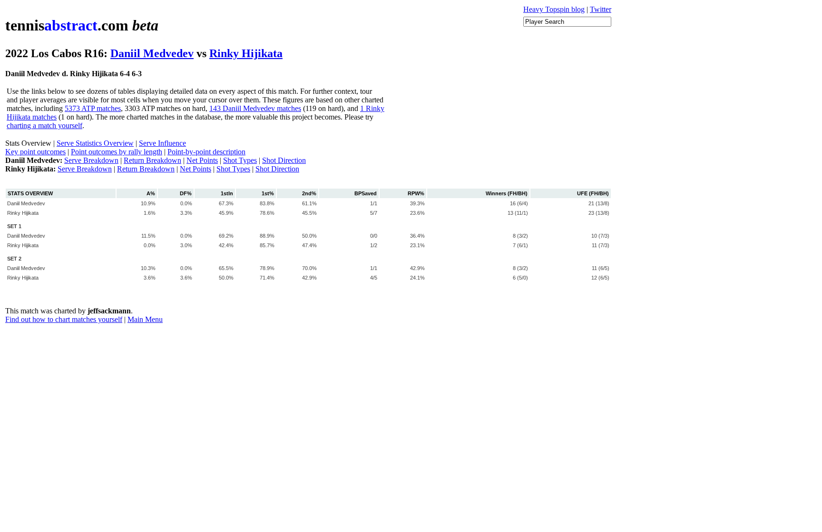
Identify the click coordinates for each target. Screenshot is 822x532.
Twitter (600, 9)
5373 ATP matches (93, 108)
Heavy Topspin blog (554, 9)
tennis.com (81, 25)
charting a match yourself (44, 125)
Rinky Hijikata (246, 53)
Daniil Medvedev (152, 53)
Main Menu (145, 319)
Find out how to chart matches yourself (63, 319)
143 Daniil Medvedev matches (255, 108)
